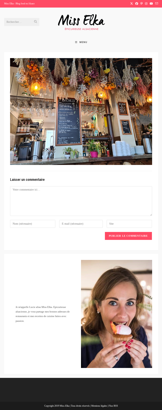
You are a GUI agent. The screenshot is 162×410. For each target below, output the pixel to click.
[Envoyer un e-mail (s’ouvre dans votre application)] (156, 4)
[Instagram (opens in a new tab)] (146, 4)
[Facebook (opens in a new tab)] (136, 4)
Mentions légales (99, 405)
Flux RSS (113, 405)
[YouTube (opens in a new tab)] (151, 4)
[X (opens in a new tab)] (131, 4)
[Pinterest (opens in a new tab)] (141, 4)
